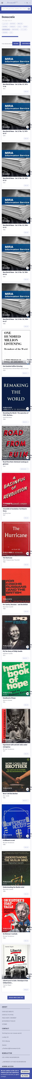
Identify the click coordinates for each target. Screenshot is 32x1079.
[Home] (12, 3)
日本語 (19, 26)
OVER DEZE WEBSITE (8, 1011)
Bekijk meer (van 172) (16, 997)
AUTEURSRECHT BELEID (8, 1021)
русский (23, 29)
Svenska (5, 32)
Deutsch (12, 23)
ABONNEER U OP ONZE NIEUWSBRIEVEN (14, 1062)
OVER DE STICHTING (7, 1015)
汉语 (11, 32)
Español (5, 26)
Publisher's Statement (9, 1018)
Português (15, 29)
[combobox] (28, 2)
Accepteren (25, 1071)
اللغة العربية (5, 23)
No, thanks (25, 1076)
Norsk (25, 26)
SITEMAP (4, 1024)
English (20, 23)
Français (12, 26)
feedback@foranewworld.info (11, 1048)
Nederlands (6, 29)
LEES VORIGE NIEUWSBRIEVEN (10, 1057)
